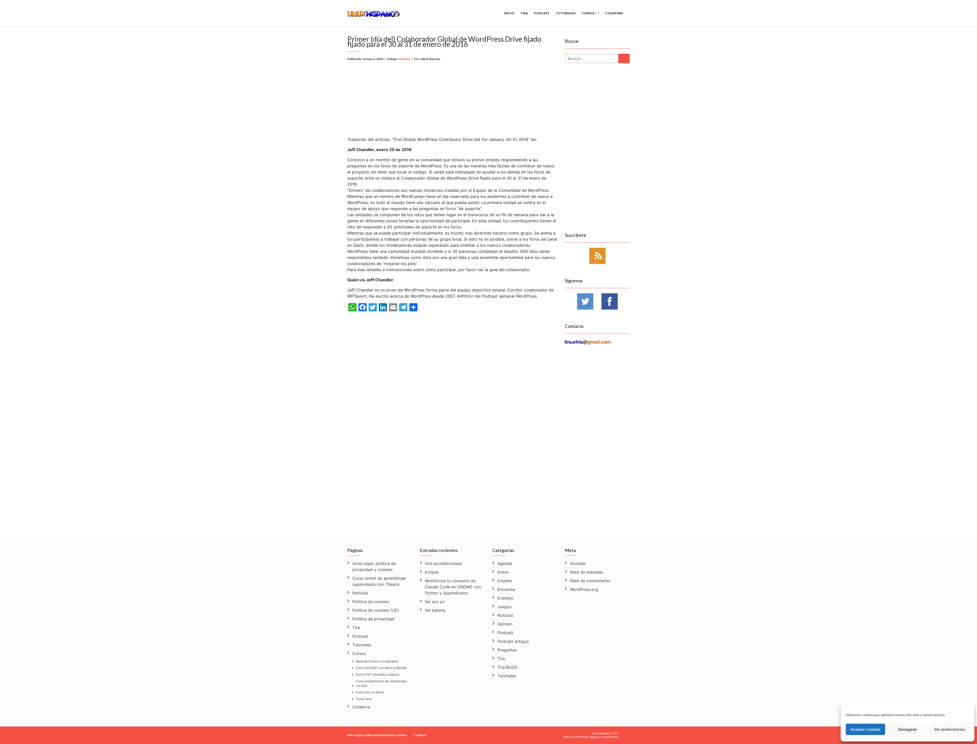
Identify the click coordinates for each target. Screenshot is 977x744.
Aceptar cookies (865, 729)
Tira (524, 13)
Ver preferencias (949, 729)
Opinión (504, 623)
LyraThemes (610, 737)
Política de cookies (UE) (375, 610)
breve (502, 572)
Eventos (505, 598)
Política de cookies (370, 601)
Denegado (907, 729)
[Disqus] (452, 463)
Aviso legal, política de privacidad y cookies (374, 566)
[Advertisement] (452, 94)
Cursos (588, 13)
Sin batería (435, 610)
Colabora (614, 13)
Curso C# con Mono (370, 692)
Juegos (504, 606)
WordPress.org (584, 589)
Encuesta (506, 589)
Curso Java (364, 699)
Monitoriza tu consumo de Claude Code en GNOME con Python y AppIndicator (453, 586)
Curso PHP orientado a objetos (377, 674)
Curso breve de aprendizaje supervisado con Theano (379, 581)
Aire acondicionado (443, 563)
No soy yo (435, 601)
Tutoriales (566, 13)
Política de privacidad (373, 618)
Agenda (504, 563)
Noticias (404, 59)
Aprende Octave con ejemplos (377, 661)
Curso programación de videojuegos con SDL (381, 683)
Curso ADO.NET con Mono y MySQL (381, 668)
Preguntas (507, 649)
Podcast (542, 13)
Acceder (578, 563)
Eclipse (432, 572)
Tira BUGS (507, 667)
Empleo (504, 580)
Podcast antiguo (513, 641)
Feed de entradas (586, 572)
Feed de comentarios (590, 580)
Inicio (509, 13)
